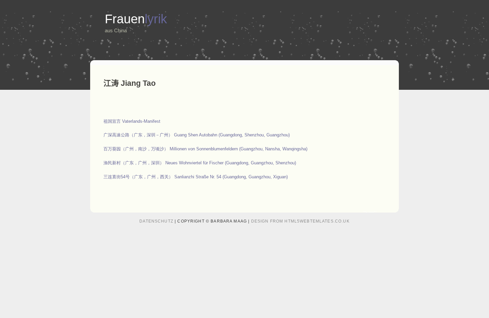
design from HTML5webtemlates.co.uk (300, 221)
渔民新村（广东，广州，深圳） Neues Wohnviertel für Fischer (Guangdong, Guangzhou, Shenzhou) (199, 162)
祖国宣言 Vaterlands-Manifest (131, 121)
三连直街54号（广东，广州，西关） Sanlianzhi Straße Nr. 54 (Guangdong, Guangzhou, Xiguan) (195, 176)
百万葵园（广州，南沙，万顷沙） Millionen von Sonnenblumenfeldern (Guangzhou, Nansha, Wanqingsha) (205, 148)
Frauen (136, 19)
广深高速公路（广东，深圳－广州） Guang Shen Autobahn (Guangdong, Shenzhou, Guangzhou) (196, 134)
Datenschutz (156, 221)
